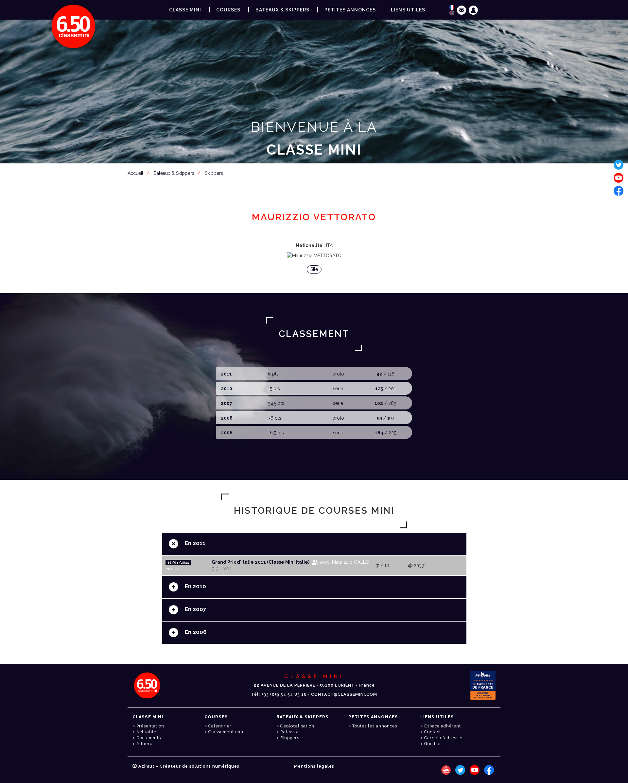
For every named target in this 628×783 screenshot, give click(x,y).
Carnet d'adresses (443, 737)
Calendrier (220, 726)
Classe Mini (185, 9)
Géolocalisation (297, 726)
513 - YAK (222, 568)
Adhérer (145, 743)
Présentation (150, 726)
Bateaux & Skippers (282, 9)
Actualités (147, 731)
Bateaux (289, 731)
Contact (432, 731)
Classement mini (226, 731)
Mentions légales (314, 766)
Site (314, 269)
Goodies (433, 743)
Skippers (289, 737)
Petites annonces (350, 9)
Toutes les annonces (374, 726)
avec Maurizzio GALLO (343, 562)
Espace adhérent (315, 181)
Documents (148, 737)
